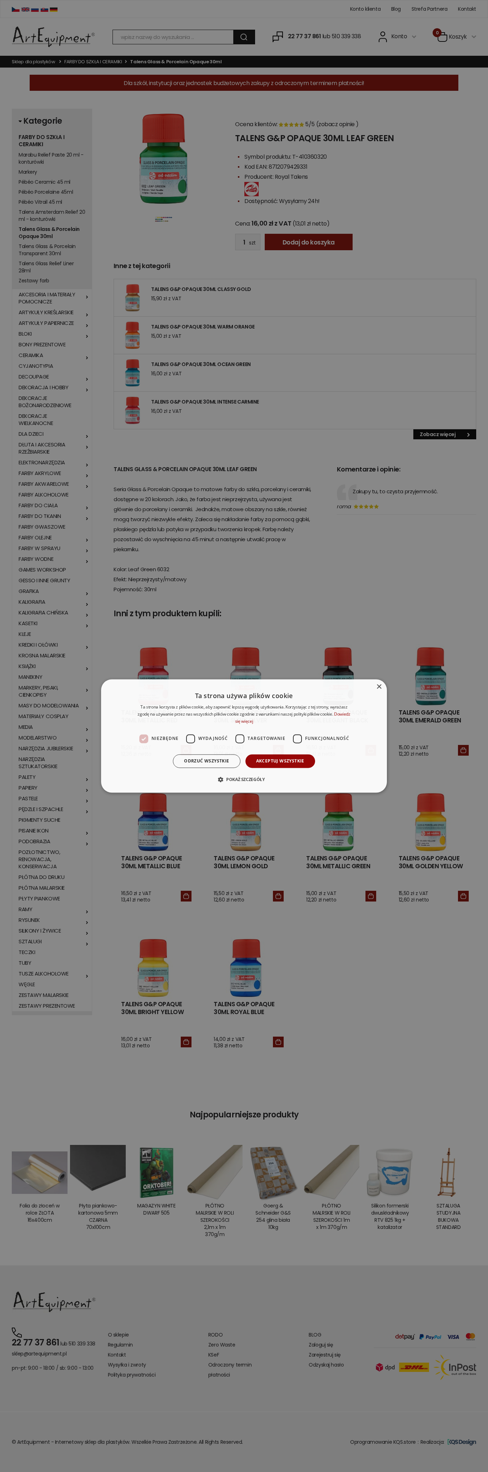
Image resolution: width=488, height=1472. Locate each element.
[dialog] (244, 735)
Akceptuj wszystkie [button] (280, 761)
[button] (243, 779)
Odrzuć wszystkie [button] (206, 761)
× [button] (379, 687)
